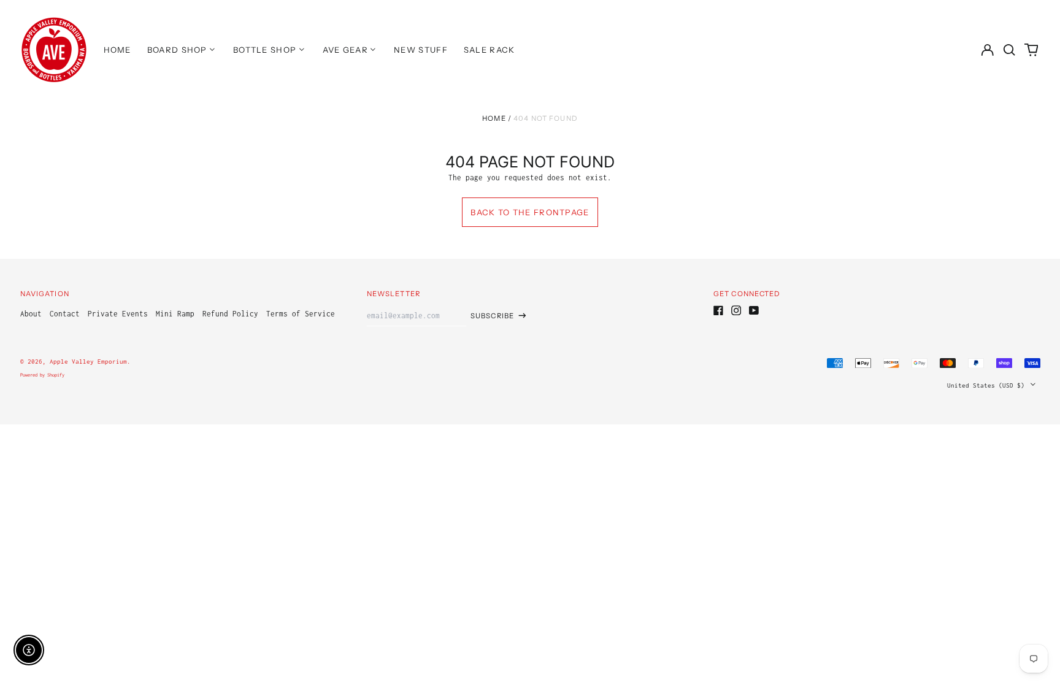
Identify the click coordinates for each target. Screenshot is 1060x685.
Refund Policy (230, 314)
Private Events (118, 314)
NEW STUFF (421, 50)
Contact (65, 314)
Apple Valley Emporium (88, 361)
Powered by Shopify (42, 375)
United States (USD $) (987, 384)
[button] (1009, 49)
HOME (117, 50)
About (31, 314)
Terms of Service (300, 314)
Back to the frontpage (529, 212)
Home (494, 118)
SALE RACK (489, 50)
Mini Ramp (175, 314)
